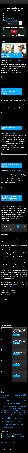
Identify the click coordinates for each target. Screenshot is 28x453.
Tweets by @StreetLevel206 (8, 442)
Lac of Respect (8, 408)
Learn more (16, 334)
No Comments (12, 60)
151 (22, 395)
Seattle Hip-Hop (8, 418)
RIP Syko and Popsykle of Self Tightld (11, 55)
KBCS (22, 406)
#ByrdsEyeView (4, 395)
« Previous (5, 226)
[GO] (20, 23)
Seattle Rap (6, 421)
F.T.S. (3, 404)
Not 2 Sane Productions (17, 410)
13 (6, 229)
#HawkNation (10, 395)
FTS (6, 404)
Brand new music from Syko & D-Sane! (11, 165)
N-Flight (8, 410)
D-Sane (22, 400)
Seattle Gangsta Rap (15, 415)
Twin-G (9, 427)
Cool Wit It (12, 401)
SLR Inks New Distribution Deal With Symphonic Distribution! (11, 198)
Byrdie (7, 401)
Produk (13, 412)
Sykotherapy (4, 427)
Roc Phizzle (18, 412)
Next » (11, 229)
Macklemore (16, 408)
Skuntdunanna (15, 421)
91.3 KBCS (19, 395)
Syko (24, 425)
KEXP (3, 408)
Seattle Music (20, 418)
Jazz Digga (13, 406)
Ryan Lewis (23, 412)
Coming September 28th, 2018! (10, 128)
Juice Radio (18, 406)
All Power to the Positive (12, 397)
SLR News (18, 60)
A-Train (6, 397)
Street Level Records (14, 8)
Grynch (8, 406)
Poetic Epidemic (8, 412)
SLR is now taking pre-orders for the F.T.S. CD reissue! (10, 91)
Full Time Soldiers (13, 404)
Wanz (13, 427)
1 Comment (11, 204)
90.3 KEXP (15, 395)
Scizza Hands (4, 415)
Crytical (17, 401)
